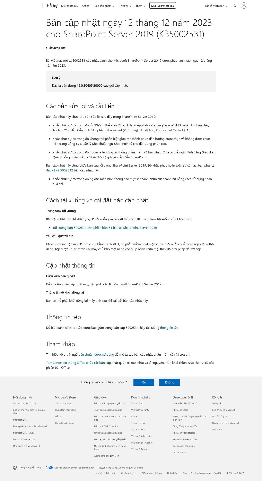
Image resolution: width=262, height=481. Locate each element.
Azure (134, 416)
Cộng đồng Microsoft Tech (186, 426)
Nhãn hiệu (172, 473)
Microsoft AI (137, 403)
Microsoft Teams (139, 449)
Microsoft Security (140, 409)
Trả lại (58, 416)
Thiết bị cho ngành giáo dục (108, 409)
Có (144, 382)
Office (85, 5)
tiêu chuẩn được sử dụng (96, 354)
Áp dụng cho (57, 48)
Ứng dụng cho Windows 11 (26, 445)
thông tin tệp (169, 327)
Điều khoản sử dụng (152, 473)
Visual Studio (179, 452)
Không (169, 382)
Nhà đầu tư (217, 429)
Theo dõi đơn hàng (64, 422)
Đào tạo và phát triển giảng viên (110, 439)
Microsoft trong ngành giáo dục (109, 403)
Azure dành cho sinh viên (106, 455)
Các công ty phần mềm (184, 445)
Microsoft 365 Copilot (141, 442)
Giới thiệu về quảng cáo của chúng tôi (202, 473)
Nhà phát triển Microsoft (185, 403)
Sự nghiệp (217, 403)
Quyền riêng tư (128, 473)
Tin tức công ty (219, 416)
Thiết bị (123, 5)
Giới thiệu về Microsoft (223, 409)
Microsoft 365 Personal (24, 439)
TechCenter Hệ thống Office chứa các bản (75, 362)
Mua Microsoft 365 (162, 5)
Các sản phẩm (103, 5)
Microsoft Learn (180, 409)
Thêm (139, 5)
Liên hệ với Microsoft (105, 473)
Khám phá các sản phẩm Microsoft (30, 426)
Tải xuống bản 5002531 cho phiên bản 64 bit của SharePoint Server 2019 (105, 227)
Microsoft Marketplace (184, 432)
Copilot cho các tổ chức (24, 403)
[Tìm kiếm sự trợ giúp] (234, 5)
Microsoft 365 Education (106, 426)
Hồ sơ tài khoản (63, 403)
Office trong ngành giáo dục (108, 432)
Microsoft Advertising (141, 436)
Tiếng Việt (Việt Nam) (30, 467)
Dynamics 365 (138, 422)
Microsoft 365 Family (23, 432)
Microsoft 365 (69, 5)
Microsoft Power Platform (185, 439)
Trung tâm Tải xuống (65, 409)
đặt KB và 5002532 (59, 170)
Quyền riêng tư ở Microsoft (225, 422)
